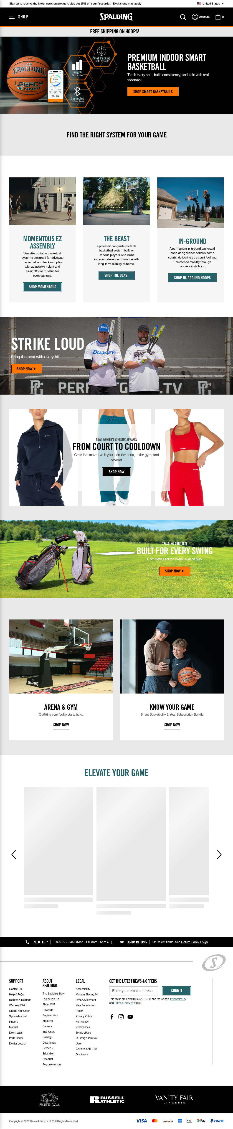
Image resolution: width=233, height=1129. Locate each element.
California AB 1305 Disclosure (86, 1051)
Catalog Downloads (49, 1040)
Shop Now (25, 369)
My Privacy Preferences (83, 1024)
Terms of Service (123, 1003)
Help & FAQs (16, 994)
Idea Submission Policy (85, 1008)
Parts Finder (16, 1038)
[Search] (183, 17)
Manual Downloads (15, 1030)
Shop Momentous (42, 287)
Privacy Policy (84, 1016)
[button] (219, 17)
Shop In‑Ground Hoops (192, 278)
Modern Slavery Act (87, 994)
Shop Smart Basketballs (153, 92)
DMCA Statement (86, 1000)
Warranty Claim (18, 1005)
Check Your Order (19, 1010)
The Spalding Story (54, 993)
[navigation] (200, 17)
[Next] (219, 854)
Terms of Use (83, 1032)
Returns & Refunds (20, 1000)
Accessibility (83, 989)
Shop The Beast (116, 276)
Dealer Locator (17, 1043)
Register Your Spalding (50, 1018)
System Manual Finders (18, 1019)
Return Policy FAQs (194, 942)
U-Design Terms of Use (86, 1041)
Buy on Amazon (52, 1064)
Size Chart (49, 1031)
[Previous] (13, 854)
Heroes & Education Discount (48, 1054)
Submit (176, 991)
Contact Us (15, 989)
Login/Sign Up (51, 999)
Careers (47, 1026)
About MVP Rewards (49, 1007)
